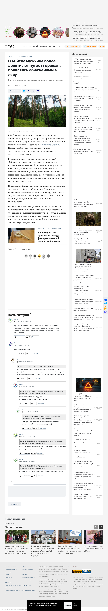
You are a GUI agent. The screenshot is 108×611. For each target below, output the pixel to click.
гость (23, 409)
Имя (10, 481)
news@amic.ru (51, 584)
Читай (35, 46)
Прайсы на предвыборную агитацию (9, 579)
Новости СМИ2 (9, 523)
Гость (16, 319)
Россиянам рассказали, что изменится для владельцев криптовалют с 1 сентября (84, 317)
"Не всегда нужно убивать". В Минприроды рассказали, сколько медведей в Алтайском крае (84, 231)
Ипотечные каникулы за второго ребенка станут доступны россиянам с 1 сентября (82, 80)
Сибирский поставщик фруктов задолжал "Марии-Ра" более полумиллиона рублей (83, 476)
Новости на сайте (10, 566)
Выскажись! (14, 91)
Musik (21, 384)
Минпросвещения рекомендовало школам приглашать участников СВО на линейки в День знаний (82, 140)
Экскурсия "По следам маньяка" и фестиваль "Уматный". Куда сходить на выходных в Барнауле (84, 327)
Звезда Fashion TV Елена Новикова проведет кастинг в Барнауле (84, 70)
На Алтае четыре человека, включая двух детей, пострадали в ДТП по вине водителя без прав (83, 203)
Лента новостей (79, 54)
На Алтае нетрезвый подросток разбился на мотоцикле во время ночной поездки (82, 454)
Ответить (35, 337)
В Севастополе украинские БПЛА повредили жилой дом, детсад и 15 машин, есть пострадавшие (84, 279)
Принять (68, 605)
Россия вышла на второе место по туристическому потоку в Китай (83, 129)
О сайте (24, 574)
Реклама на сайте (27, 569)
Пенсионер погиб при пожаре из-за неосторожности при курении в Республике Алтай (82, 291)
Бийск (12, 250)
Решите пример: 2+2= (16, 500)
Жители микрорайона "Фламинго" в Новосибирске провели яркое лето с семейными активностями (83, 420)
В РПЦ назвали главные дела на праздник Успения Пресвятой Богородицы (83, 61)
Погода (7, 574)
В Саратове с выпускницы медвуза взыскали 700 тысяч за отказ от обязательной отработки (83, 486)
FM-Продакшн (26, 566)
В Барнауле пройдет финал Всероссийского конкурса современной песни (83, 302)
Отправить (14, 504)
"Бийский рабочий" (49, 145)
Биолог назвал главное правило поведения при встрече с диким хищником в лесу (84, 443)
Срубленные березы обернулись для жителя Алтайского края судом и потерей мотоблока (83, 408)
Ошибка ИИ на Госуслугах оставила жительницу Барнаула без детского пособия (83, 108)
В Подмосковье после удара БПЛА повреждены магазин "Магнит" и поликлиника (84, 90)
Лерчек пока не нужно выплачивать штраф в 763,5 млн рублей (83, 151)
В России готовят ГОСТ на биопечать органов (83, 309)
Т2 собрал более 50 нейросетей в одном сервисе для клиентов (82, 241)
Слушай (43, 46)
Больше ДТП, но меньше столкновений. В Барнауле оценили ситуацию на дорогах (83, 397)
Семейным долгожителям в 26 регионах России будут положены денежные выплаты (83, 465)
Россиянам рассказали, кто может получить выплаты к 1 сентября (84, 99)
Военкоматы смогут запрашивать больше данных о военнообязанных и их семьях (84, 119)
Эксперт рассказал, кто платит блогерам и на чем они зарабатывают (83, 496)
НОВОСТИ (12, 56)
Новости (27, 46)
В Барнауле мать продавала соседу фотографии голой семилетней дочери (49, 236)
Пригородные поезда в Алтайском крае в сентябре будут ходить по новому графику (84, 432)
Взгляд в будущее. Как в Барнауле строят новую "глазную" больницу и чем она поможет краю (83, 268)
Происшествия (25, 56)
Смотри (52, 46)
